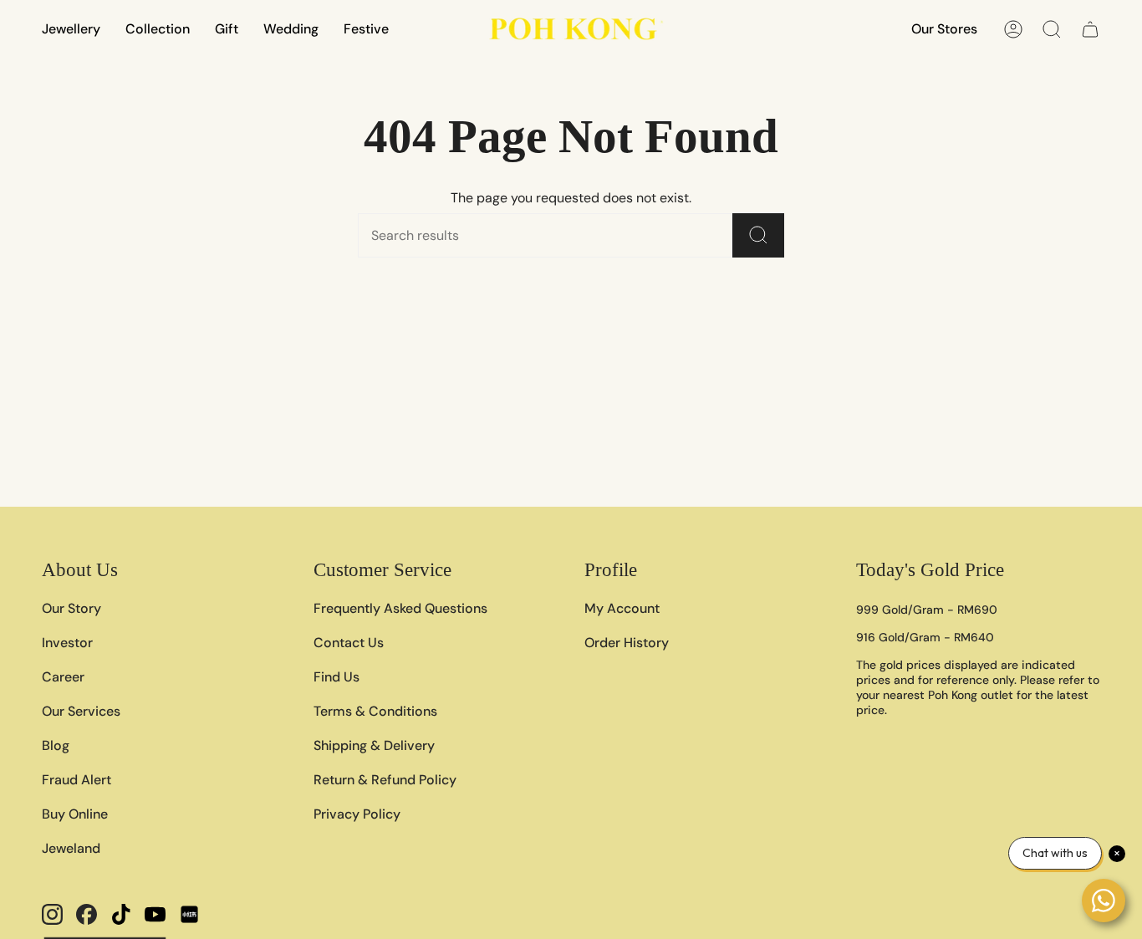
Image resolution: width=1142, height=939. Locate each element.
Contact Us (349, 642)
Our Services (81, 711)
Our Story (71, 608)
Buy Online (75, 814)
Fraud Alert (76, 779)
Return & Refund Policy (385, 779)
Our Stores (944, 29)
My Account (622, 608)
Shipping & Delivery (374, 745)
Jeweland (71, 848)
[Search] (758, 235)
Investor (67, 642)
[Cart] (1090, 29)
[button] (71, 28)
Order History (626, 642)
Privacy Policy (357, 814)
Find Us (336, 677)
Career (63, 677)
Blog (55, 745)
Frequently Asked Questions (400, 608)
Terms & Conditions (375, 711)
